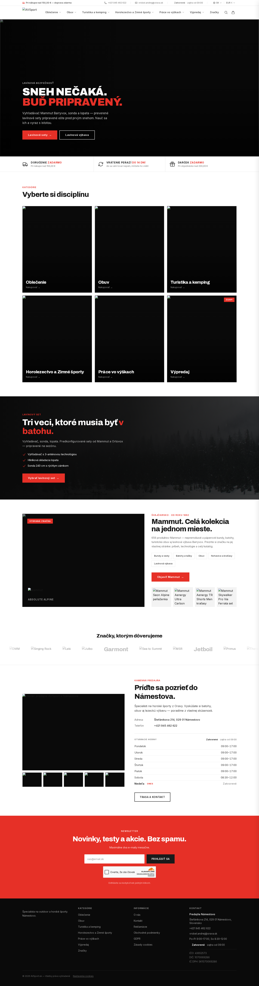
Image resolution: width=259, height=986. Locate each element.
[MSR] (61, 649)
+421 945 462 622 (117, 2)
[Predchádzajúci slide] (7, 88)
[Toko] (242, 649)
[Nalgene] (219, 649)
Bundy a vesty (161, 555)
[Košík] (233, 12)
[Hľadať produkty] (226, 12)
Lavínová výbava (77, 135)
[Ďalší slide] (252, 88)
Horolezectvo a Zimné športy (133, 12)
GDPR (137, 938)
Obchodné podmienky (147, 932)
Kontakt (138, 920)
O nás (137, 914)
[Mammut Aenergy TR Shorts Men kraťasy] (205, 597)
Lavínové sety (40, 135)
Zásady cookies (143, 944)
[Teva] (196, 649)
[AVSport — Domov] (32, 12)
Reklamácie (140, 926)
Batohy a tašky (184, 555)
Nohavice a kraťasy (221, 555)
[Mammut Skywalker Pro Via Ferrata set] (227, 597)
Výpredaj (195, 12)
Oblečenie (51, 12)
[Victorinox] (172, 649)
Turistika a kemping (94, 12)
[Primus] (113, 649)
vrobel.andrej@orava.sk (150, 2)
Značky (214, 12)
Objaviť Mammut (170, 577)
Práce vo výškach (170, 12)
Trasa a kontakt (152, 796)
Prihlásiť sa (161, 858)
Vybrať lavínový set (43, 478)
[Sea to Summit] (34, 649)
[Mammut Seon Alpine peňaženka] (161, 597)
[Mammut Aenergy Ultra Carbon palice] (183, 597)
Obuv (70, 12)
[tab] (116, 152)
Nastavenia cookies (83, 976)
